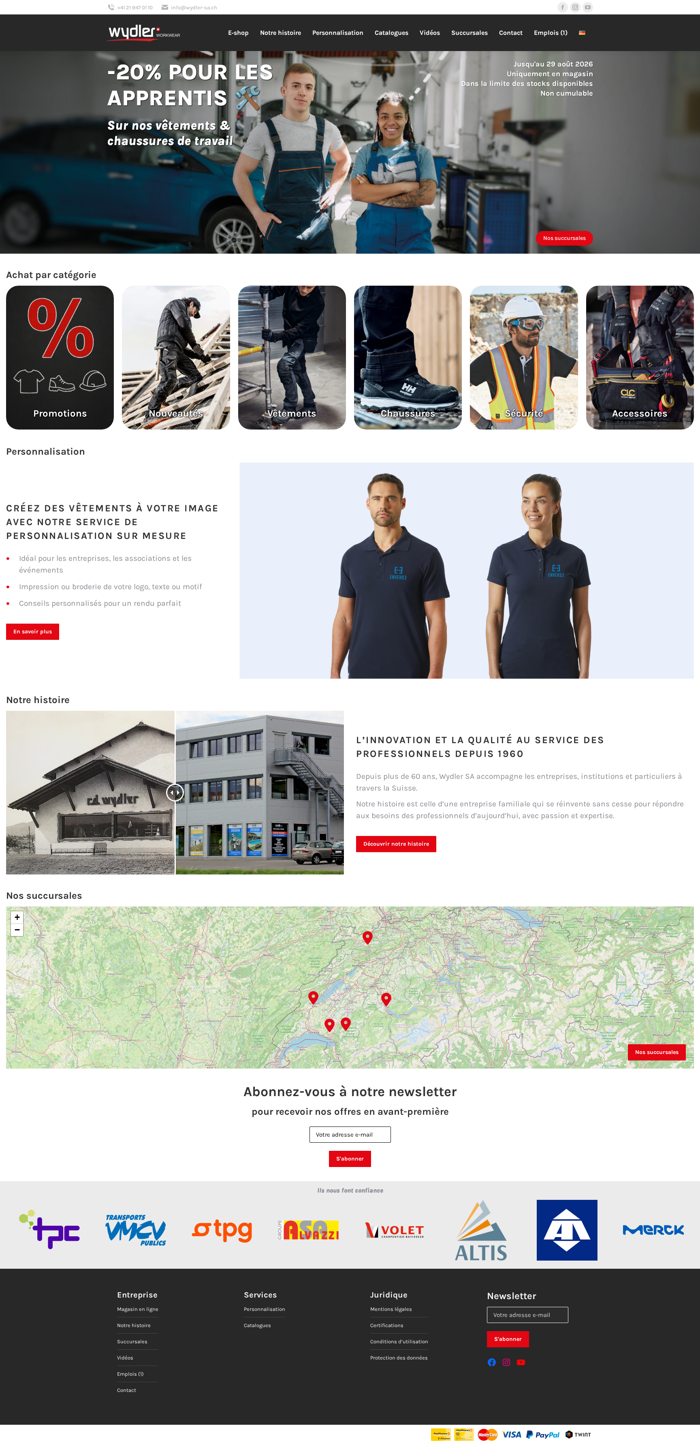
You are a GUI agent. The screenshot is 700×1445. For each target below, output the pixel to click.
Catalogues (257, 1325)
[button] (329, 1023)
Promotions (60, 413)
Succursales (132, 1341)
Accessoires (640, 413)
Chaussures (408, 413)
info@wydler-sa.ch (194, 7)
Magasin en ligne (137, 1309)
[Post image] (60, 358)
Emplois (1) (130, 1374)
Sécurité (524, 413)
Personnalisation (264, 1309)
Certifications (386, 1325)
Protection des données (399, 1358)
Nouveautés (176, 413)
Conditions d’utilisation (399, 1341)
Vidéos (125, 1358)
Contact (126, 1390)
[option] (49, 1230)
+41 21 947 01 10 (135, 7)
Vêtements (291, 413)
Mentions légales (391, 1309)
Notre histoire (134, 1325)
